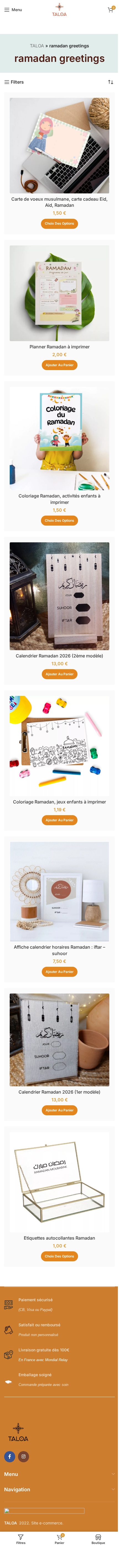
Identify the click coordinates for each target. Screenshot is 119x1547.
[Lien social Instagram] (23, 1456)
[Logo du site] (59, 9)
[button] (59, 365)
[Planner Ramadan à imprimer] (59, 293)
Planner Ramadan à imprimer (60, 346)
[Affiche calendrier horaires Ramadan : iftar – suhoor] (59, 891)
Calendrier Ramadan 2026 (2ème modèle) (59, 656)
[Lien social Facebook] (9, 1456)
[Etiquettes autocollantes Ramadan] (59, 1182)
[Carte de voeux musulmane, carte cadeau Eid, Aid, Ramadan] (59, 145)
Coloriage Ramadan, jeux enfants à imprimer (59, 802)
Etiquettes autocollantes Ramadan (59, 1238)
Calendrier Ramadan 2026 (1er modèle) (59, 1092)
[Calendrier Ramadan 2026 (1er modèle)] (59, 1040)
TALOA (37, 45)
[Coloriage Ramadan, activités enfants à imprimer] (59, 438)
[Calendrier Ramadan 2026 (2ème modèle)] (59, 596)
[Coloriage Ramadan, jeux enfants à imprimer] (59, 746)
